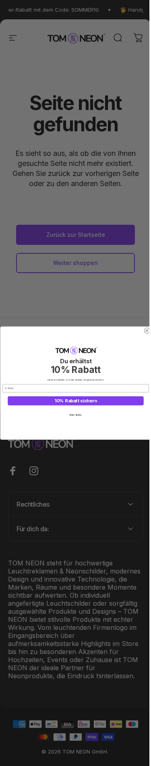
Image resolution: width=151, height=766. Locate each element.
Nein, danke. (72, 415)
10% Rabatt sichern (72, 401)
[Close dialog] (144, 330)
